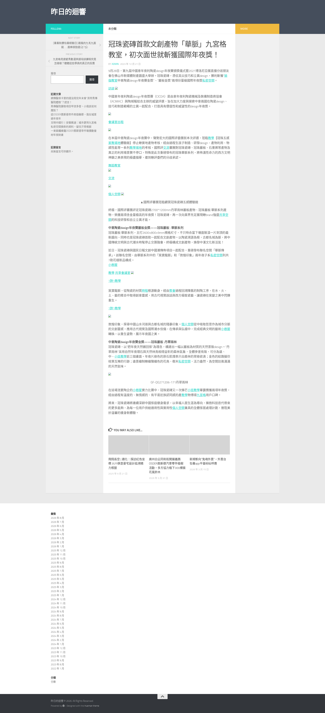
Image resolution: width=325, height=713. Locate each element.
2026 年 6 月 (57, 526)
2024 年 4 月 (57, 631)
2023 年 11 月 (58, 652)
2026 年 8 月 (57, 517)
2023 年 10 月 (58, 656)
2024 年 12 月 (58, 599)
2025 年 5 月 (57, 579)
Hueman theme (91, 706)
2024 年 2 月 (57, 640)
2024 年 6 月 (57, 623)
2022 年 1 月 (57, 668)
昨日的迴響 (68, 12)
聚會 (172, 291)
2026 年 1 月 (57, 546)
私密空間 (208, 80)
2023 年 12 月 (58, 648)
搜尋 (53, 73)
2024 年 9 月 (57, 611)
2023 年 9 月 (57, 660)
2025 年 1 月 (57, 595)
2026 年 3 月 (57, 538)
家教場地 (114, 143)
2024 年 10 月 (58, 607)
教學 (211, 138)
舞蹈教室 (114, 165)
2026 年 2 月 (57, 542)
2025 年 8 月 (57, 566)
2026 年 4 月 (57, 534)
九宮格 (201, 395)
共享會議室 (122, 273)
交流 (166, 148)
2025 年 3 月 (57, 587)
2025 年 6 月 (57, 574)
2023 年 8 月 (57, 664)
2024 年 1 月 (57, 644)
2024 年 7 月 (57, 619)
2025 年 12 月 (58, 550)
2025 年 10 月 (58, 558)
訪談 (111, 88)
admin (115, 64)
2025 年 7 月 (57, 570)
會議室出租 (116, 122)
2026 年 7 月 (57, 522)
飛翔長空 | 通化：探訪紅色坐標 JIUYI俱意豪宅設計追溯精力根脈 (126, 464)
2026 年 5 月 (57, 530)
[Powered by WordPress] (63, 706)
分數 (53, 681)
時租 (145, 291)
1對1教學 (114, 281)
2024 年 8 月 (57, 615)
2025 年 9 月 (57, 562)
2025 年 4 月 (57, 583)
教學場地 (136, 148)
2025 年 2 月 (57, 591)
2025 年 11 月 (58, 554)
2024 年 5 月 (57, 627)
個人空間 (114, 194)
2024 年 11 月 (58, 603)
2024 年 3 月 (57, 636)
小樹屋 (112, 265)
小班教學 (120, 356)
